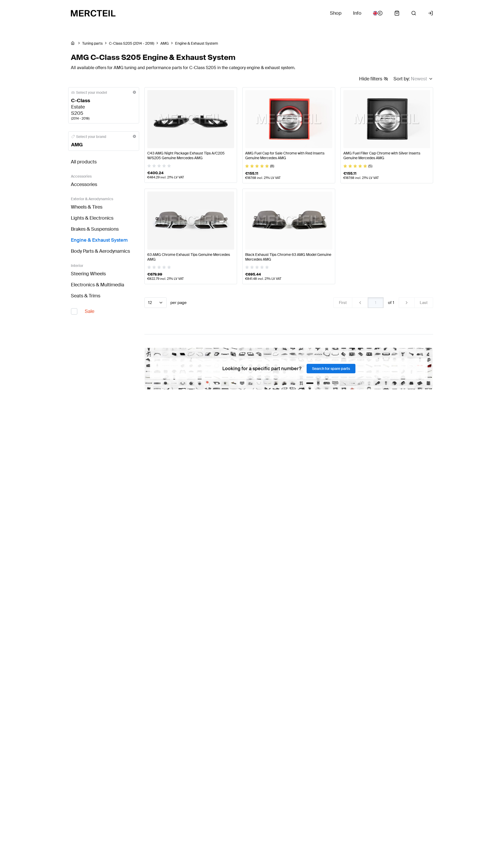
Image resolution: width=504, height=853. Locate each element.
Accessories (84, 184)
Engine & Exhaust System (99, 240)
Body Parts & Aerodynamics (100, 251)
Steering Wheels (88, 274)
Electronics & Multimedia (97, 285)
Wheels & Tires (86, 207)
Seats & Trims (85, 296)
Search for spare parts (331, 368)
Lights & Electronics (92, 218)
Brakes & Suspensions (95, 229)
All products (84, 162)
